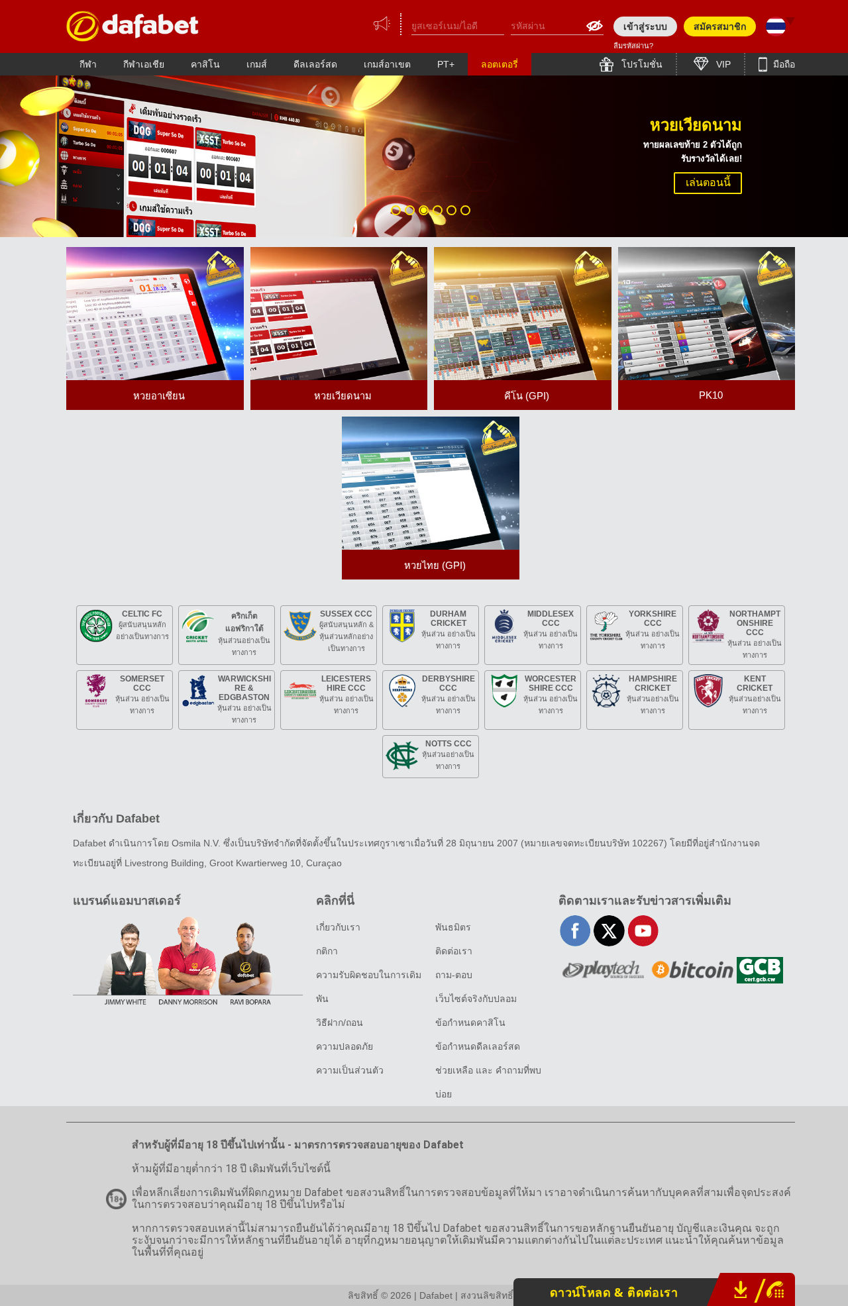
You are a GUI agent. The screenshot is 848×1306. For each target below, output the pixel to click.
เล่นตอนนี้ (708, 182)
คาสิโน (205, 64)
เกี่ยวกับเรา (338, 927)
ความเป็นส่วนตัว (350, 1070)
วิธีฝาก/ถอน (339, 1022)
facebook (575, 930)
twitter (609, 930)
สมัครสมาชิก (720, 26)
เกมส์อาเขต (387, 64)
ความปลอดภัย (344, 1046)
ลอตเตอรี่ (499, 64)
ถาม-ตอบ (453, 975)
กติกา (327, 951)
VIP (722, 64)
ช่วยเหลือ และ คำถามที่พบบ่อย (488, 1082)
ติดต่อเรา (453, 951)
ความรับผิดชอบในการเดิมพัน (368, 987)
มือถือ (782, 64)
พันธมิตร (453, 927)
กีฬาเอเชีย (143, 64)
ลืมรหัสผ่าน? (633, 46)
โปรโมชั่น (640, 64)
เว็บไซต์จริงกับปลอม (476, 998)
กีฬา (88, 64)
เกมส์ (256, 64)
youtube (643, 930)
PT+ (445, 64)
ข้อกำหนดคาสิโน (470, 1022)
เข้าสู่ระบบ (645, 26)
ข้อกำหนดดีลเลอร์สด (477, 1046)
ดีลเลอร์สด (315, 64)
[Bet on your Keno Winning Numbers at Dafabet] (132, 26)
